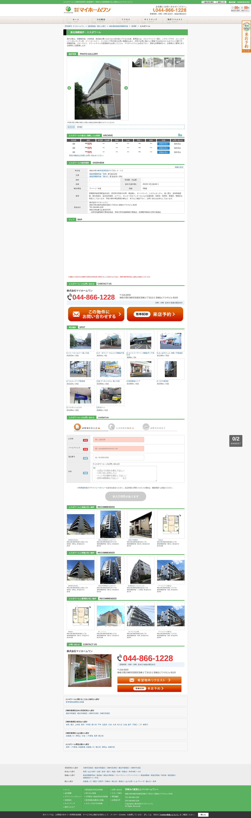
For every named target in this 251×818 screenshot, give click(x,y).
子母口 (134, 725)
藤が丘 (148, 781)
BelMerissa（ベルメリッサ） (136, 586)
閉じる (203, 815)
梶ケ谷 (94, 725)
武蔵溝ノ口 (70, 736)
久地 (125, 725)
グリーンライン (133, 775)
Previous (69, 88)
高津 (104, 174)
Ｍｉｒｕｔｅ (102, 631)
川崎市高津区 (101, 171)
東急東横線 (145, 775)
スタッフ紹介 (117, 793)
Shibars (160, 540)
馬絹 (113, 772)
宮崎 (118, 772)
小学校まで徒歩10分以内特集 (97, 797)
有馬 (84, 772)
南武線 (99, 775)
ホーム (67, 790)
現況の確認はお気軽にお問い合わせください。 (87, 155)
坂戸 (108, 171)
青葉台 (124, 772)
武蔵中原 (111, 747)
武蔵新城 (81, 747)
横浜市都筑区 (82, 713)
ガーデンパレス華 (133, 631)
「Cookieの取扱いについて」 (169, 815)
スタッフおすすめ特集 (94, 803)
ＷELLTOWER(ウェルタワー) (106, 540)
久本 (114, 725)
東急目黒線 (155, 775)
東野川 (145, 725)
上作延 (77, 725)
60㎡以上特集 (91, 793)
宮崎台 (107, 781)
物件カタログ (70, 807)
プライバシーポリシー (97, 488)
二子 (140, 725)
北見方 (104, 725)
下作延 (88, 725)
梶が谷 (101, 736)
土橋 (98, 772)
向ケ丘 (119, 725)
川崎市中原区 (94, 713)
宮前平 (100, 781)
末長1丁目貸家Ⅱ (133, 540)
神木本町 (132, 772)
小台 (139, 772)
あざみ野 (91, 772)
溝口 (72, 725)
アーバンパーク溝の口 (164, 586)
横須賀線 (171, 775)
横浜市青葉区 (71, 713)
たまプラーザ (139, 781)
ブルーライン (120, 775)
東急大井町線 (108, 775)
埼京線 (163, 775)
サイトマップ (70, 803)
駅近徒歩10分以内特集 (94, 790)
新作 (82, 725)
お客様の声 (116, 800)
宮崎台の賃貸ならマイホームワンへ (142, 789)
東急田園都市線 (95, 174)
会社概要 (68, 793)
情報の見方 (179, 167)
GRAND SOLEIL (73, 540)
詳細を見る (163, 144)
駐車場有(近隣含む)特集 (75, 702)
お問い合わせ (117, 790)
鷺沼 (95, 781)
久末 (110, 725)
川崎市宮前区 (105, 713)
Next (126, 88)
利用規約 (82, 488)
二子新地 (89, 736)
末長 (67, 725)
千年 (99, 725)
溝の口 (105, 176)
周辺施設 (115, 797)
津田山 (78, 736)
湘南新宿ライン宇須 (90, 778)
